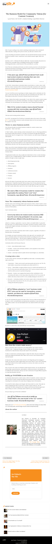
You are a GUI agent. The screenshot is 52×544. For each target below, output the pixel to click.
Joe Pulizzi (11, 19)
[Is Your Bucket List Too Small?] (5, 521)
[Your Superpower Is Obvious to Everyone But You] (5, 527)
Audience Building (27, 19)
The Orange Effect (34, 442)
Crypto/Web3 (35, 19)
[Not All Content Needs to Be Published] (5, 510)
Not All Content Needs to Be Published (17, 509)
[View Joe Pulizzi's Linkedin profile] (19, 430)
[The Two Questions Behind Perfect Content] (5, 516)
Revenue (42, 19)
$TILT (7, 120)
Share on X (41, 81)
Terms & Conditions (22, 540)
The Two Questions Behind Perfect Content (18, 515)
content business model (11, 90)
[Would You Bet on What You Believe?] (5, 532)
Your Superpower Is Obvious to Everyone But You (19, 526)
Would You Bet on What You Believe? (16, 531)
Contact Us (24, 542)
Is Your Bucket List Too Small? (15, 520)
